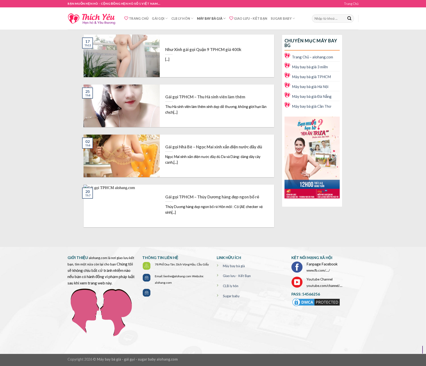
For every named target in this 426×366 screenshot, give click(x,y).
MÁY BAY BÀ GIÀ (210, 18)
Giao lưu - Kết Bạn (237, 276)
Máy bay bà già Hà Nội (310, 86)
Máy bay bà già (234, 266)
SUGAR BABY (281, 18)
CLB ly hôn (230, 286)
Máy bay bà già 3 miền (310, 67)
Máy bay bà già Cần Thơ (311, 106)
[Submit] (349, 18)
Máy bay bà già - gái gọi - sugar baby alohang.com (137, 359)
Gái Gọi (158, 18)
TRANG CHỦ (138, 18)
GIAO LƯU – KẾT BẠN (250, 18)
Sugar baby (231, 296)
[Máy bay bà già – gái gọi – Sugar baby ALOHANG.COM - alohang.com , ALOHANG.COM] (92, 18)
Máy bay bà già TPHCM (311, 76)
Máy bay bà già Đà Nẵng (312, 96)
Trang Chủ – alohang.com (312, 57)
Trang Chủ (351, 4)
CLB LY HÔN (180, 18)
